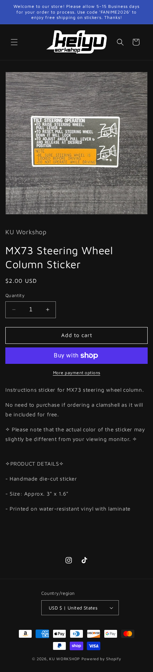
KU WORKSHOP (64, 658)
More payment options (76, 372)
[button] (14, 42)
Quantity (15, 295)
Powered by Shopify (101, 658)
